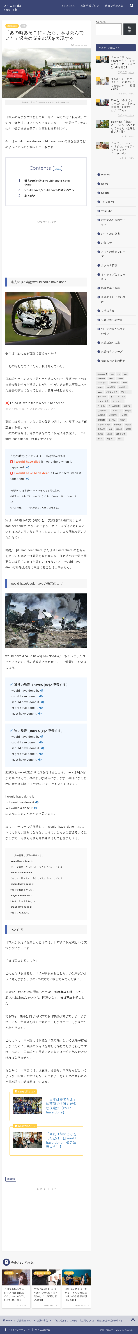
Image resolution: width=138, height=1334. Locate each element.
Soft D (120, 378)
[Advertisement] (46, 247)
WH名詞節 (111, 387)
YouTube (106, 211)
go (119, 374)
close (58, 169)
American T (102, 374)
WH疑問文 (123, 387)
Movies (105, 174)
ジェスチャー (117, 401)
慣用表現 (101, 429)
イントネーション (118, 397)
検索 (129, 29)
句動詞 (122, 420)
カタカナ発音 (103, 401)
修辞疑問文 (113, 415)
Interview (101, 378)
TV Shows (107, 202)
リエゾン (127, 406)
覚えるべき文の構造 (113, 360)
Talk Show (114, 383)
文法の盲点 (12, 26)
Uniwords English (12, 7)
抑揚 (110, 429)
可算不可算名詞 (104, 425)
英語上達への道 (110, 342)
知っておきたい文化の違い (113, 331)
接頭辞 (128, 429)
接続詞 (119, 429)
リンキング (116, 411)
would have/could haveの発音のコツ (49, 190)
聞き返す (110, 439)
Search (101, 21)
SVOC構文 (102, 383)
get (112, 374)
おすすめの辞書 (110, 233)
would (100, 392)
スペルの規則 (114, 406)
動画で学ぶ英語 (110, 288)
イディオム (102, 397)
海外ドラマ (120, 434)
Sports (105, 193)
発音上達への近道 (112, 320)
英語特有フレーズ (112, 351)
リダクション (103, 411)
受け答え (112, 420)
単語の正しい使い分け (113, 299)
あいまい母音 (111, 392)
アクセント (125, 392)
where (100, 387)
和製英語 (117, 425)
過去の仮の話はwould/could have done (47, 182)
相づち (100, 439)
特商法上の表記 (42, 1330)
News (104, 183)
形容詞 (128, 425)
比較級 (109, 434)
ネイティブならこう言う (113, 277)
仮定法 (12, 1179)
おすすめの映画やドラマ (113, 222)
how (125, 374)
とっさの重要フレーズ (113, 254)
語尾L (120, 439)
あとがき (30, 195)
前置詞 (124, 415)
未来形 (100, 434)
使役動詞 (101, 415)
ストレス (101, 406)
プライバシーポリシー (19, 1330)
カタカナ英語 (109, 265)
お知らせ (106, 242)
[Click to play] (27, 467)
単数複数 (101, 420)
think (125, 383)
